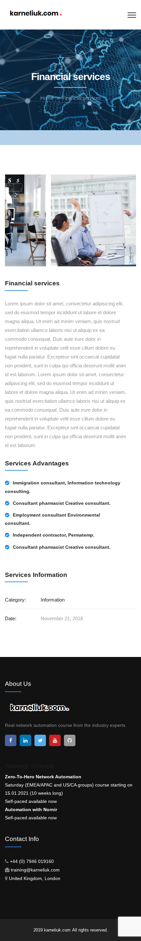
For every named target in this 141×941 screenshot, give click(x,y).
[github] (69, 740)
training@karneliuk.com (35, 869)
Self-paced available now (31, 801)
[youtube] (55, 740)
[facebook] (10, 740)
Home (46, 98)
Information (53, 600)
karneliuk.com (57, 930)
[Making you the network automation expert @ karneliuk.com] (35, 13)
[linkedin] (25, 740)
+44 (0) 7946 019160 (32, 861)
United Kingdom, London (34, 878)
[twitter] (40, 740)
